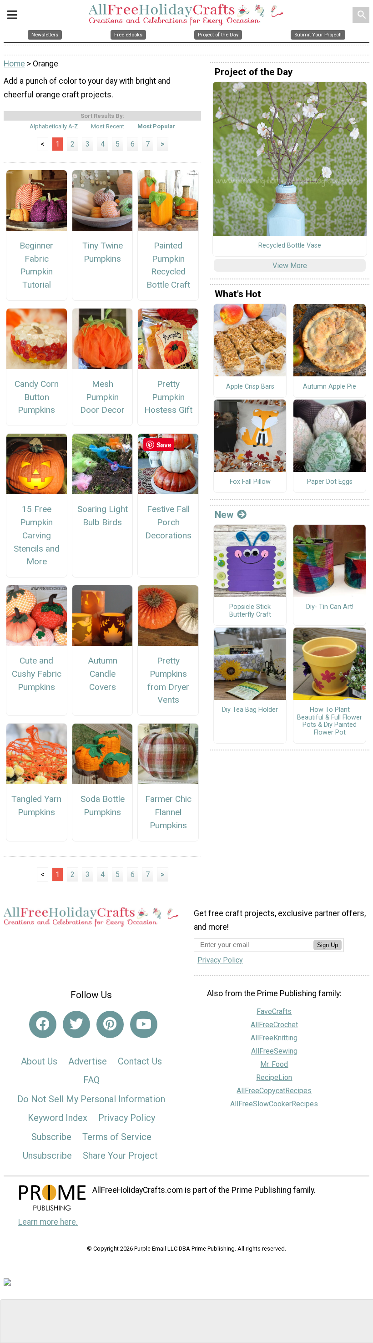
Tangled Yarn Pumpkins (36, 805)
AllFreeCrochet (274, 1024)
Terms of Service (116, 1136)
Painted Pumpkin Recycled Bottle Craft (168, 265)
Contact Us (140, 1061)
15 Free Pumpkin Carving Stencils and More (37, 535)
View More (289, 265)
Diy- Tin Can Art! (329, 607)
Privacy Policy (126, 1117)
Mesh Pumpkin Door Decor (102, 397)
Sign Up (327, 945)
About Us (39, 1061)
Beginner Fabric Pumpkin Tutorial (36, 265)
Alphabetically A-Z (54, 126)
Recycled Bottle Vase (289, 245)
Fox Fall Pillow (250, 482)
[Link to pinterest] (110, 1024)
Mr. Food (274, 1064)
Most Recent (107, 126)
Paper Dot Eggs (330, 482)
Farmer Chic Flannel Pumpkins (168, 812)
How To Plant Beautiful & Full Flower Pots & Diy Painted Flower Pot (329, 721)
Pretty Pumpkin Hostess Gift (168, 397)
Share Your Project (120, 1155)
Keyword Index (57, 1117)
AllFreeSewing (274, 1051)
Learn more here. (48, 1221)
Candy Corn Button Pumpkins (37, 397)
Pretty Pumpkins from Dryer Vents (168, 680)
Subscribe (51, 1136)
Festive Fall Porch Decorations (168, 522)
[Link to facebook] (42, 1024)
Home (14, 63)
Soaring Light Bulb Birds (102, 515)
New (224, 514)
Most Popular (156, 126)
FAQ (91, 1079)
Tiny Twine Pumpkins (102, 252)
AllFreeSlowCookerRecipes (274, 1104)
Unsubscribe (47, 1155)
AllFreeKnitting (274, 1038)
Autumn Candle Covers (102, 673)
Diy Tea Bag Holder (250, 710)
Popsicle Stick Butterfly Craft (250, 610)
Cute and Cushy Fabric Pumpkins (36, 673)
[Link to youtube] (143, 1024)
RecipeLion (274, 1077)
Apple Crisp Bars (250, 386)
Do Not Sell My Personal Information (91, 1099)
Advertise (87, 1061)
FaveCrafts (274, 1011)
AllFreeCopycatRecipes (274, 1090)
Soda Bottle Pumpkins (103, 805)
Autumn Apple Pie (329, 386)
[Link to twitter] (76, 1024)
